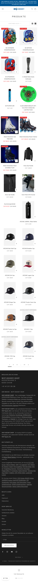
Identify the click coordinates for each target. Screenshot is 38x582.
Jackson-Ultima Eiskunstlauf (20, 486)
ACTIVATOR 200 (9, 106)
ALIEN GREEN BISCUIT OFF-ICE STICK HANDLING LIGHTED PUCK (28, 108)
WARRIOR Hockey (7, 480)
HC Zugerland (23, 465)
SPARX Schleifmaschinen (19, 484)
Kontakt (4, 521)
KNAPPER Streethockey (19, 480)
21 (24, 364)
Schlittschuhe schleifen (8, 513)
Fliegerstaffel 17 (6, 471)
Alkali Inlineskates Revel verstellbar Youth (9, 167)
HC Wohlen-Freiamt (7, 467)
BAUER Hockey (29, 478)
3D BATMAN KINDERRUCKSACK (28, 49)
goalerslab (29, 473)
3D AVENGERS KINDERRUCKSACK (9, 49)
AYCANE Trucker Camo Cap (28, 302)
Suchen (4, 524)
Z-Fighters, (11, 473)
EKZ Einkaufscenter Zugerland (10, 405)
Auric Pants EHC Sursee (28, 195)
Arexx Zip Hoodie (28, 166)
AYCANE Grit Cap (9, 275)
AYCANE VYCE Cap (10, 356)
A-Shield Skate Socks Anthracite (28, 78)
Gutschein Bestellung (8, 510)
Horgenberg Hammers (10, 469)
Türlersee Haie (32, 471)
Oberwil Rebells (10, 465)
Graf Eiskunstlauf (21, 482)
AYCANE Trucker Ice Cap (9, 329)
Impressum (5, 498)
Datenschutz (5, 501)
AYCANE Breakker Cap (28, 248)
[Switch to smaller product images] (35, 23)
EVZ (29, 463)
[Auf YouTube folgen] (12, 552)
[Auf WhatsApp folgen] (16, 552)
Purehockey (14, 471)
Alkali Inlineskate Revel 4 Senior (28, 137)
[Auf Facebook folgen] (3, 552)
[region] (19, 572)
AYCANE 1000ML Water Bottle (28, 221)
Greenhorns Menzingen (23, 469)
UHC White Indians (20, 473)
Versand (4, 515)
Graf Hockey (12, 482)
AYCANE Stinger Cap (9, 302)
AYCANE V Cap (28, 329)
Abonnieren (9, 545)
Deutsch (18, 557)
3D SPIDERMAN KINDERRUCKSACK (9, 78)
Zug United (5, 473)
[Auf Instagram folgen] (7, 552)
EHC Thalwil (31, 465)
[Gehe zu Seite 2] (28, 365)
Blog (3, 518)
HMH (17, 465)
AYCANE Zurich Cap (28, 356)
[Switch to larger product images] (32, 23)
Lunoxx (4, 475)
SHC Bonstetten (27, 467)
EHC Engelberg (18, 467)
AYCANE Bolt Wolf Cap (9, 248)
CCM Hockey (20, 478)
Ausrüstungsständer (9, 204)
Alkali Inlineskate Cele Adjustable (10, 138)
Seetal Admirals (22, 471)
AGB (3, 495)
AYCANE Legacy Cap (28, 275)
